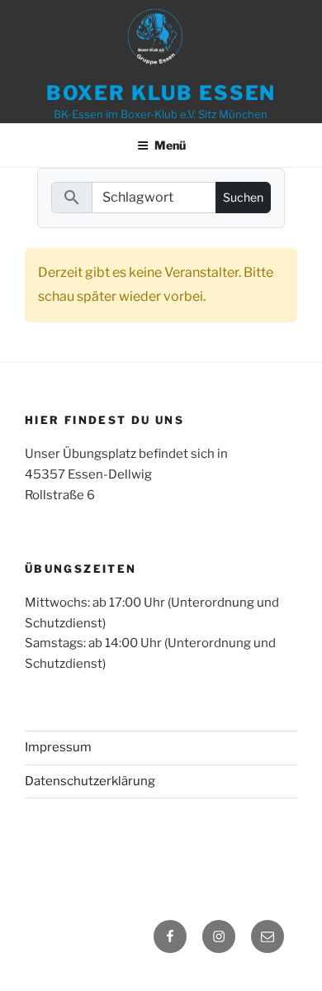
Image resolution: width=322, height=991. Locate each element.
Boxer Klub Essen (161, 93)
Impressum (58, 747)
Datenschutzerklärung (90, 781)
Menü (170, 145)
